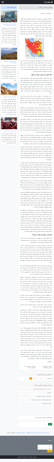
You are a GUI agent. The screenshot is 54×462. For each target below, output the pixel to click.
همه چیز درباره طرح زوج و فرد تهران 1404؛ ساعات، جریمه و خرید (9, 24)
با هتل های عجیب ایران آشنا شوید (10, 97)
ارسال (50, 424)
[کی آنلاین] (48, 2)
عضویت (50, 451)
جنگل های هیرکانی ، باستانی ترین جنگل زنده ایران (10, 62)
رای (30, 378)
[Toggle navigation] (2, 2)
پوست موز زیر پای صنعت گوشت (10, 131)
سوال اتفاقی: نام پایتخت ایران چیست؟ (43, 417)
